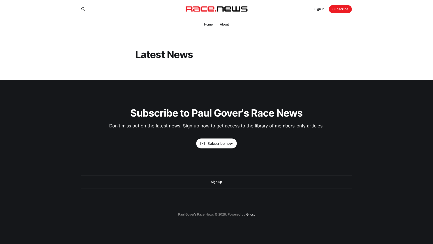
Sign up (216, 182)
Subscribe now (220, 143)
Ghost (250, 214)
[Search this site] (83, 9)
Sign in (319, 9)
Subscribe (340, 9)
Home (208, 24)
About (224, 24)
